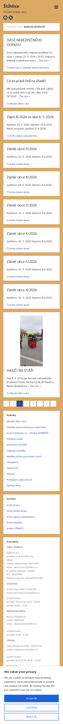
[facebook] (5, 18)
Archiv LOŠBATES (15, 528)
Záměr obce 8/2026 (22, 177)
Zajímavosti (12, 468)
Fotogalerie (12, 462)
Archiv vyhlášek (14, 522)
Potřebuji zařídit (15, 439)
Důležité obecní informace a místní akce (27, 427)
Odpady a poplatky (16, 450)
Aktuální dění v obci (19, 103)
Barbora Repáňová (34, 27)
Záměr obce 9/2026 (22, 149)
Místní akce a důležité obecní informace (29, 67)
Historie (11, 473)
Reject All (31, 716)
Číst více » (44, 60)
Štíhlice (11, 6)
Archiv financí (13, 505)
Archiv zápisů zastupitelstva (23, 135)
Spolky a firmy (14, 485)
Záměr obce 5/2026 (22, 261)
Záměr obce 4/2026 (22, 290)
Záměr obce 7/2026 (22, 205)
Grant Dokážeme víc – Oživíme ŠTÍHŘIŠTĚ (27, 433)
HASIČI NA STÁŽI (20, 370)
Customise (31, 707)
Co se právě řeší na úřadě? (26, 81)
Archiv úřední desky (19, 164)
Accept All (31, 698)
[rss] (11, 18)
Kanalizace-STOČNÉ (17, 444)
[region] (31, 695)
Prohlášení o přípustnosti (19, 479)
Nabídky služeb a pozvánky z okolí (24, 456)
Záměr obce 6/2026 (22, 233)
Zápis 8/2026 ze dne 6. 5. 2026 (30, 117)
